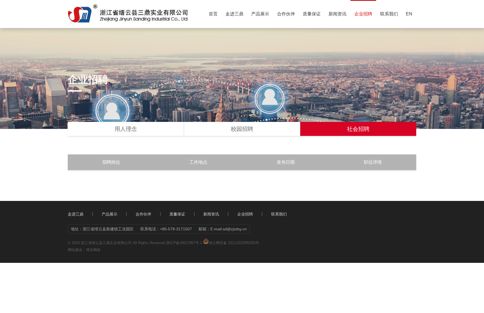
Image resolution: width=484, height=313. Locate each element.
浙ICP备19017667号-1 (184, 243)
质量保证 (312, 13)
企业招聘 (363, 13)
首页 (213, 13)
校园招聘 (242, 129)
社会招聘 (358, 129)
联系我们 (389, 13)
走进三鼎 (234, 13)
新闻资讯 (337, 13)
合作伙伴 (286, 13)
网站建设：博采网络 (84, 250)
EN (409, 13)
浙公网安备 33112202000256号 (234, 243)
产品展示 (260, 13)
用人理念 (126, 129)
